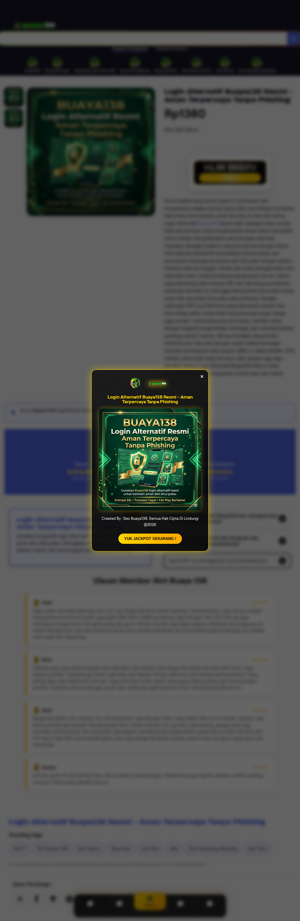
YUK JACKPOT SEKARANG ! (150, 538)
